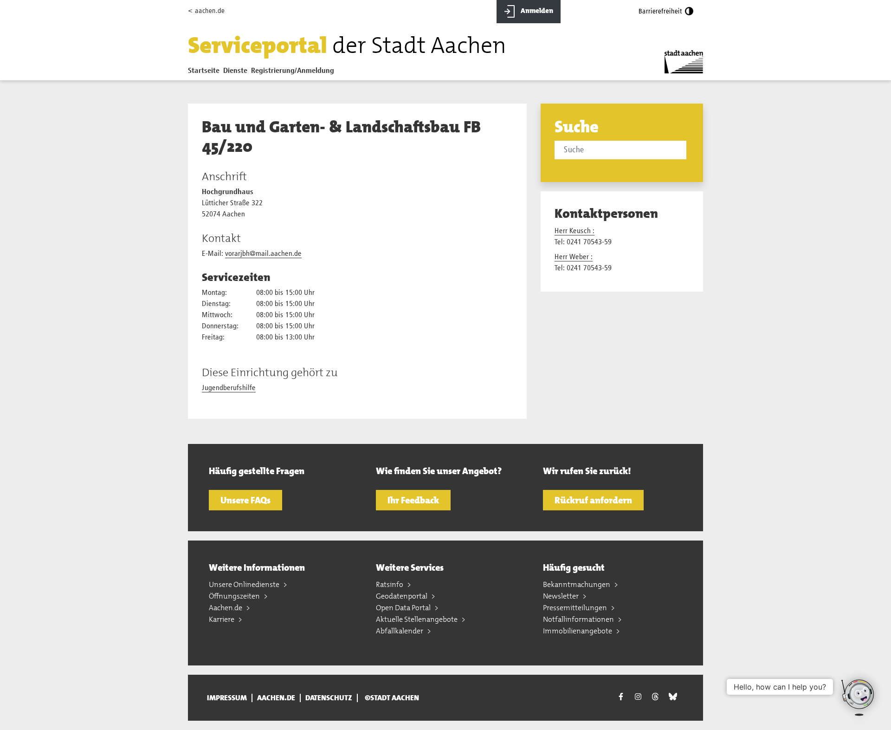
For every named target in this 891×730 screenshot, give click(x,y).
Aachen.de (226, 608)
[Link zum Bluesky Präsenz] (673, 696)
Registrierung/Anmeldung (292, 71)
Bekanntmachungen (577, 584)
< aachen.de (206, 10)
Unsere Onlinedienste (245, 584)
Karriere (222, 619)
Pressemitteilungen (575, 608)
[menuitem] (205, 72)
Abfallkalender (400, 631)
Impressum (227, 698)
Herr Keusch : (574, 231)
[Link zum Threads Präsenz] (655, 696)
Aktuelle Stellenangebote (417, 619)
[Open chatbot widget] (858, 697)
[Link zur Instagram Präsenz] (638, 696)
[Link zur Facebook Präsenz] (621, 697)
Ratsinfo (390, 584)
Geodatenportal (402, 596)
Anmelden (536, 10)
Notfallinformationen (579, 619)
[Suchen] (688, 151)
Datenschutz (328, 698)
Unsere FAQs (245, 500)
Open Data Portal (404, 608)
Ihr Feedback (413, 500)
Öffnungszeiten (235, 596)
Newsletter (561, 596)
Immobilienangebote (578, 631)
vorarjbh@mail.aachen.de (263, 254)
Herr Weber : (574, 257)
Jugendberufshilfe (229, 388)
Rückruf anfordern (593, 500)
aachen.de (276, 698)
